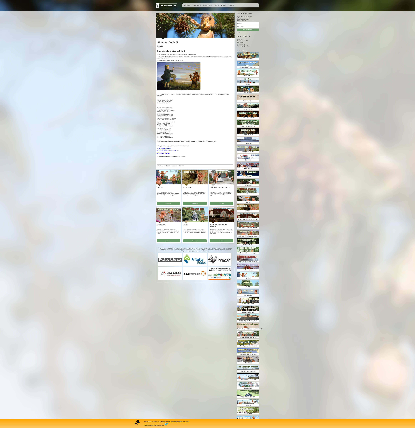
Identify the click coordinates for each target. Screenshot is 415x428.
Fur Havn (248, 160)
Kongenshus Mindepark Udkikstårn (248, 227)
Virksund (248, 405)
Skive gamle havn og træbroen (248, 354)
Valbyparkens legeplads (248, 396)
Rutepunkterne (207, 5)
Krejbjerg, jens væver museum (248, 261)
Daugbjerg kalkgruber (248, 118)
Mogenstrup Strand (248, 303)
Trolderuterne (197, 5)
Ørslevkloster (248, 413)
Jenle (185, 225)
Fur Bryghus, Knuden (248, 151)
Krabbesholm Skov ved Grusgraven (248, 253)
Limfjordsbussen (248, 270)
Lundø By (248, 287)
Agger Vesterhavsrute (248, 58)
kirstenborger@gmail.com (243, 46)
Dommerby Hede (248, 134)
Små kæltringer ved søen (248, 371)
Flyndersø (248, 143)
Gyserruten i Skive (248, 177)
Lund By (159, 187)
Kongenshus (161, 225)
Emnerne (216, 5)
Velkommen (187, 5)
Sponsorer (231, 5)
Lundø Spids (248, 295)
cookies (149, 421)
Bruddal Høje (248, 92)
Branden (248, 84)
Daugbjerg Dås (247, 109)
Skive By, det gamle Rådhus (248, 346)
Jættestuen (187, 187)
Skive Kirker (247, 363)
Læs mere (168, 203)
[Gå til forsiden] (166, 7)
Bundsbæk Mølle (248, 101)
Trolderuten (168, 165)
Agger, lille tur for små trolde (248, 67)
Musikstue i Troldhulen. (248, 312)
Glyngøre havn (248, 168)
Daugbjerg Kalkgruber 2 (248, 126)
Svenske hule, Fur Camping (248, 379)
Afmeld (238, 32)
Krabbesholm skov (248, 244)
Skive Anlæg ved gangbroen (220, 187)
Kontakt (223, 5)
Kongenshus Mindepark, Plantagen (248, 236)
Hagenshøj (248, 185)
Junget (248, 202)
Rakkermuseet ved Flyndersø (248, 320)
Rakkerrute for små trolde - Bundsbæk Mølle (248, 329)
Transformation (248, 388)
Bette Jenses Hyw (248, 75)
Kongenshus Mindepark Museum (248, 219)
